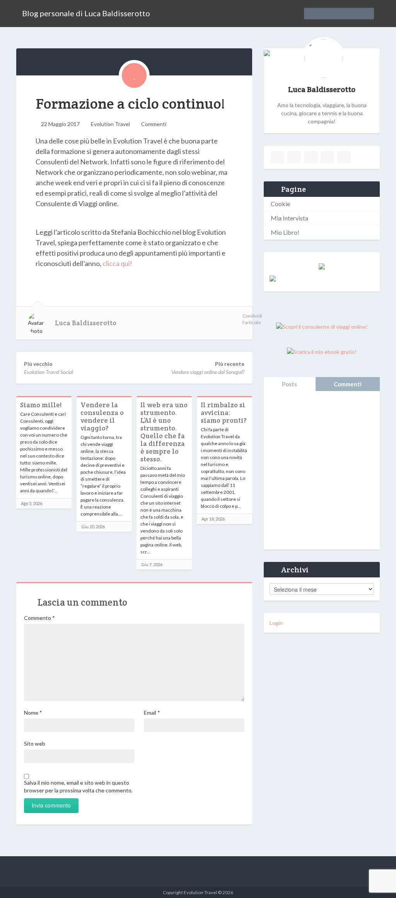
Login (276, 623)
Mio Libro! (285, 232)
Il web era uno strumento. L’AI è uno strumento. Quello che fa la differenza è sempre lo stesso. (164, 432)
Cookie (280, 203)
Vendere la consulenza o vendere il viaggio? (102, 416)
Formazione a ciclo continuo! (130, 103)
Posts (289, 384)
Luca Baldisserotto (85, 323)
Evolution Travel (110, 124)
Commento (39, 618)
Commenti (153, 124)
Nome (33, 712)
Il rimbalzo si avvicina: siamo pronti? (224, 412)
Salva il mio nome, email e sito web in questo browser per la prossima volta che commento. (78, 786)
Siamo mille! (40, 405)
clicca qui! (117, 263)
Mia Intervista (289, 218)
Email (152, 712)
